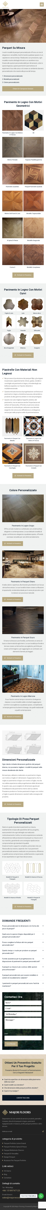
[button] (42, 4)
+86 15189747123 (11, 1190)
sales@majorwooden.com (14, 1197)
